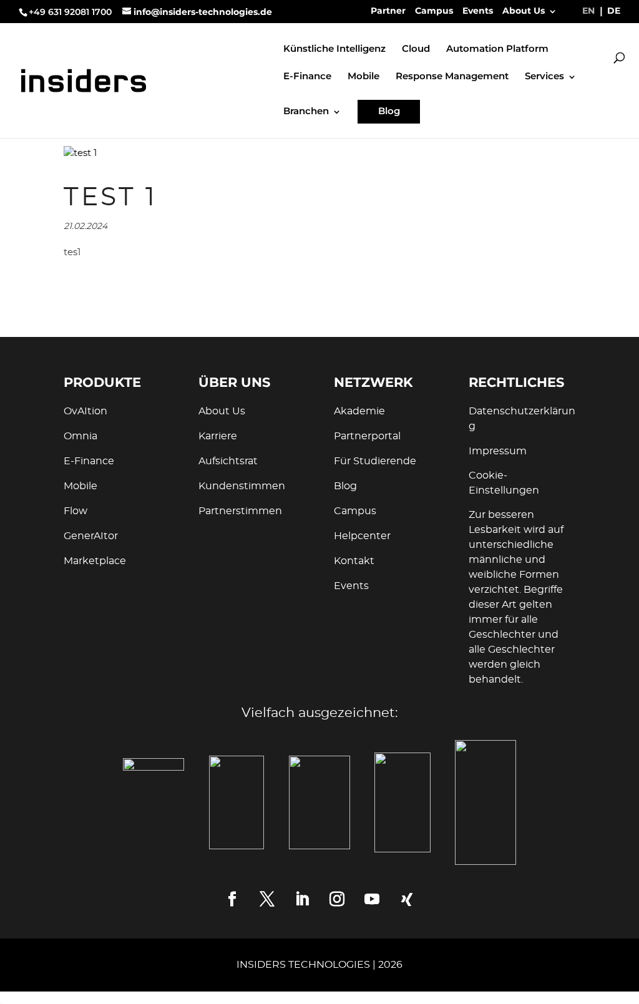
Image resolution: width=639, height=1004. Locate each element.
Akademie (359, 411)
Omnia (80, 436)
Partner (388, 11)
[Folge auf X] (267, 899)
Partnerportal (367, 436)
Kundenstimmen (241, 486)
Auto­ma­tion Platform (497, 49)
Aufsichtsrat (228, 461)
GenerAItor (91, 536)
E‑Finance (307, 76)
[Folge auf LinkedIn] (302, 899)
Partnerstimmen (240, 511)
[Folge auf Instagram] (337, 899)
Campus (434, 11)
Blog (389, 111)
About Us (523, 11)
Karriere (217, 436)
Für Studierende (375, 461)
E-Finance (89, 461)
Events (477, 11)
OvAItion (85, 411)
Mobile (363, 76)
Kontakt (354, 561)
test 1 (110, 197)
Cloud (416, 49)
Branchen (306, 111)
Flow (75, 511)
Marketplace (95, 561)
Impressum (498, 451)
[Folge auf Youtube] (372, 899)
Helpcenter (362, 536)
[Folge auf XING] (407, 899)
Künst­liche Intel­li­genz (334, 49)
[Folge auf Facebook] (232, 899)
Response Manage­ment (452, 76)
